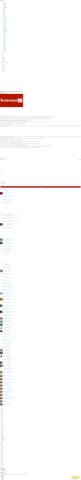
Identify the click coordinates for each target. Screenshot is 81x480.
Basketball (5, 11)
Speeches (2, 434)
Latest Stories (2, 479)
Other (1, 421)
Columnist (5, 24)
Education (5, 4)
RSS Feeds (2, 478)
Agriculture (2, 414)
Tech (3, 39)
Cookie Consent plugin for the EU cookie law (75, 478)
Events (4, 37)
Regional (5, 2)
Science (4, 44)
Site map (2, 464)
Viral (1, 461)
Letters (4, 26)
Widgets (2, 463)
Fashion (4, 20)
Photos (4, 23)
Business (3, 14)
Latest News (3, 62)
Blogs (4, 27)
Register (80, 159)
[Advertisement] (40, 76)
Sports (3, 56)
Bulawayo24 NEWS (2, 0)
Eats (4, 19)
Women (2, 458)
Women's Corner (5, 28)
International (5, 6)
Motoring (5, 48)
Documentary (5, 51)
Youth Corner (5, 29)
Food (4, 49)
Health (4, 5)
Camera (4, 40)
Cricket (2, 418)
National (4, 3)
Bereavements (5, 30)
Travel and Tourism (6, 21)
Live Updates (3, 181)
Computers (5, 42)
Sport (1, 456)
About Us (2, 465)
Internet (4, 41)
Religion (3, 68)
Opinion (3, 58)
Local (4, 9)
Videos (3, 45)
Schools (4, 12)
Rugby (2, 419)
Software (2, 452)
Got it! (75, 477)
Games (4, 34)
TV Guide (2, 443)
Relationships (5, 22)
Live (4, 8)
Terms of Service (21, 474)
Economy (5, 16)
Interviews (5, 25)
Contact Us (2, 466)
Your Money (2, 425)
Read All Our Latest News (4, 406)
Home (3, 55)
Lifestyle (3, 18)
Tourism (2, 459)
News (3, 1)
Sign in (78, 159)
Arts (4, 35)
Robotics (5, 43)
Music (4, 32)
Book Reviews (2, 439)
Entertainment (4, 31)
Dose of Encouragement (3, 427)
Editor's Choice (6, 62)
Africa (1, 411)
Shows (4, 36)
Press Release (5, 7)
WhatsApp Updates (3, 438)
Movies (4, 33)
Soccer (4, 10)
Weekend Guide (5, 38)
